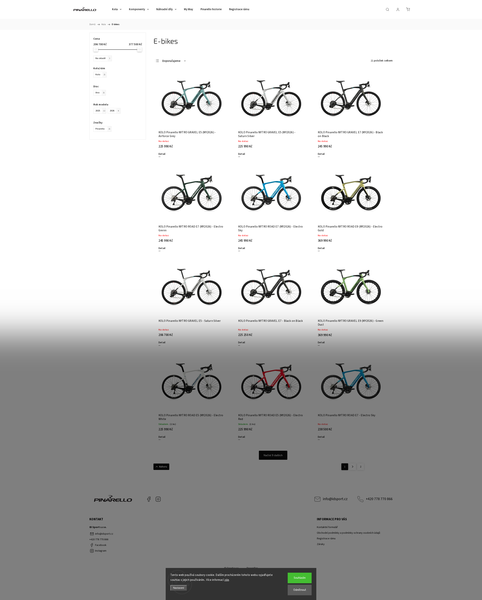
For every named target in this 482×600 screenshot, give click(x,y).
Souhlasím (300, 578)
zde (226, 580)
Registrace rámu (326, 538)
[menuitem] (116, 9)
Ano (100, 92)
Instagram (158, 499)
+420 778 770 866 (379, 499)
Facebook (149, 499)
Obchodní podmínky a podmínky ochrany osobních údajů (348, 533)
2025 (100, 110)
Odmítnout (299, 590)
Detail (162, 154)
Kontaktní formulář (327, 527)
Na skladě (102, 58)
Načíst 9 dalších (273, 455)
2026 (114, 110)
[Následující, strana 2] (352, 466)
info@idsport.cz (335, 499)
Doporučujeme (171, 61)
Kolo (100, 74)
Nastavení (178, 587)
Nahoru (163, 467)
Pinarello (102, 128)
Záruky (321, 544)
